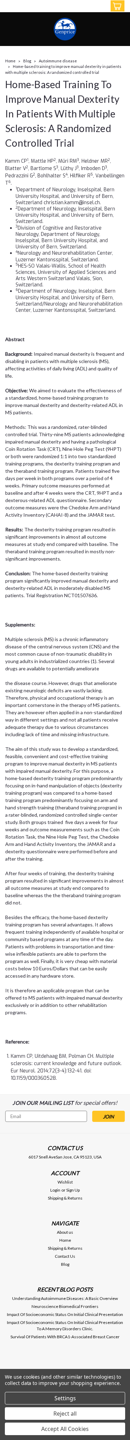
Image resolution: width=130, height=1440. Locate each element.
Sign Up (73, 1190)
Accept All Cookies (65, 1429)
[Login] (101, 7)
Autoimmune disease (58, 61)
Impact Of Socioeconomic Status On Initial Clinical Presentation (65, 1314)
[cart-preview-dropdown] (116, 5)
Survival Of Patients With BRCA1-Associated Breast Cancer (65, 1336)
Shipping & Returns (65, 1198)
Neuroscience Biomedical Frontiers (65, 1306)
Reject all (65, 1413)
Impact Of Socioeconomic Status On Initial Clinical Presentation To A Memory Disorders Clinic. (65, 1325)
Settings (65, 1398)
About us (65, 1232)
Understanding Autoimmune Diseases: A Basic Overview (65, 1298)
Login (55, 1190)
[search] (87, 7)
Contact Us (65, 1256)
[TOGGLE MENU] (9, 6)
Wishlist (65, 1182)
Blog (27, 61)
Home (10, 61)
